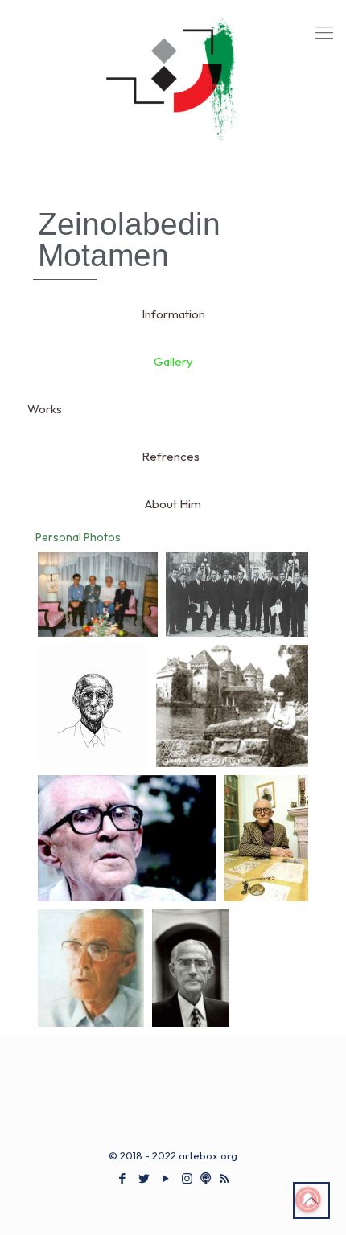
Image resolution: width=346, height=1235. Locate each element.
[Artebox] (173, 88)
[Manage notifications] (308, 1199)
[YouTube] (165, 1178)
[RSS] (224, 1178)
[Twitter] (143, 1178)
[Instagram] (187, 1178)
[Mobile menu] (324, 32)
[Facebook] (121, 1178)
